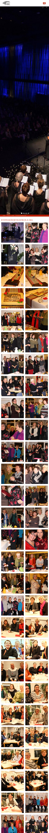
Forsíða (4, 215)
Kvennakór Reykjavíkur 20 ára (20, 215)
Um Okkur (8, 215)
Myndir (12, 215)
